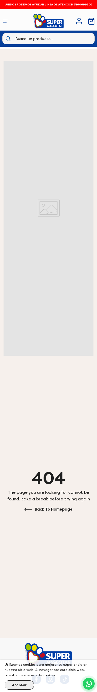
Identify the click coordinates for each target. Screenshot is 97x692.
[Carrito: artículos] (91, 21)
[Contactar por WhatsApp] (89, 684)
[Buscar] (8, 38)
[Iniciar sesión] (79, 21)
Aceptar (19, 685)
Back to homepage (54, 509)
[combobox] (38, 38)
